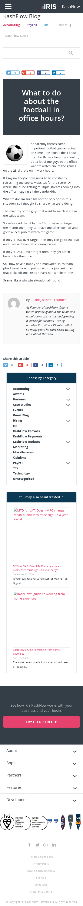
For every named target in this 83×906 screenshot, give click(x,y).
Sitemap (41, 878)
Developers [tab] (16, 799)
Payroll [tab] (18, 463)
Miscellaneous (23, 452)
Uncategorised (23, 479)
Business (61, 25)
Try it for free (40, 722)
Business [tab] (19, 399)
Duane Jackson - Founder (48, 300)
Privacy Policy (41, 864)
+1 (23, 72)
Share (54, 72)
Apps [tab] (10, 762)
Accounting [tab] (21, 389)
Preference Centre (41, 892)
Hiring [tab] (17, 420)
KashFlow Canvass (26, 431)
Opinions (19, 457)
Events (18, 410)
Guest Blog (21, 415)
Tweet (8, 72)
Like (39, 72)
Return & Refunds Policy (41, 871)
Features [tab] (14, 787)
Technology (21, 473)
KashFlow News (16, 36)
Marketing (20, 447)
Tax (15, 468)
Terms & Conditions (41, 857)
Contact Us (40, 885)
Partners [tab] (13, 775)
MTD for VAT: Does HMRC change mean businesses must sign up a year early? (36, 568)
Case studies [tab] (22, 405)
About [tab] (11, 750)
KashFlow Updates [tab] (26, 442)
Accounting (11, 25)
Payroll (32, 25)
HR (46, 25)
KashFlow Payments (28, 436)
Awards (18, 394)
